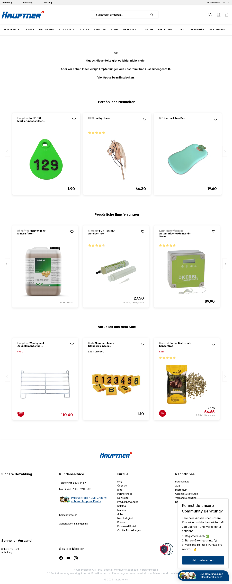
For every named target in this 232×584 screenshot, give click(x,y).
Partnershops (124, 493)
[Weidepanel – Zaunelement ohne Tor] (45, 384)
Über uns (122, 485)
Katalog (121, 505)
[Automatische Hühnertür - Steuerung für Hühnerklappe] (187, 272)
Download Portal (126, 526)
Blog (119, 489)
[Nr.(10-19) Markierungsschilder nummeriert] (46, 159)
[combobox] (120, 15)
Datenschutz (182, 481)
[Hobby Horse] (106, 123)
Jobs (120, 514)
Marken (121, 510)
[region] (116, 152)
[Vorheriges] (7, 151)
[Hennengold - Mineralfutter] (45, 272)
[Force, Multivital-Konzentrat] (187, 384)
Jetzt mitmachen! (203, 560)
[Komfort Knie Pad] (177, 123)
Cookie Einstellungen (129, 530)
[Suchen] (153, 15)
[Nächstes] (224, 151)
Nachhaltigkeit (125, 518)
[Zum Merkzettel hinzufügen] (73, 119)
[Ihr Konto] (219, 14)
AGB (177, 485)
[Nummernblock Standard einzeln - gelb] (116, 384)
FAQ (119, 481)
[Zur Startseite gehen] (23, 15)
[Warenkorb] (227, 14)
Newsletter (123, 497)
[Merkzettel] (210, 14)
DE (227, 2)
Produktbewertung (127, 501)
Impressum (181, 489)
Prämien (121, 522)
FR (224, 2)
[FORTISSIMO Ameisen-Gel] (116, 272)
